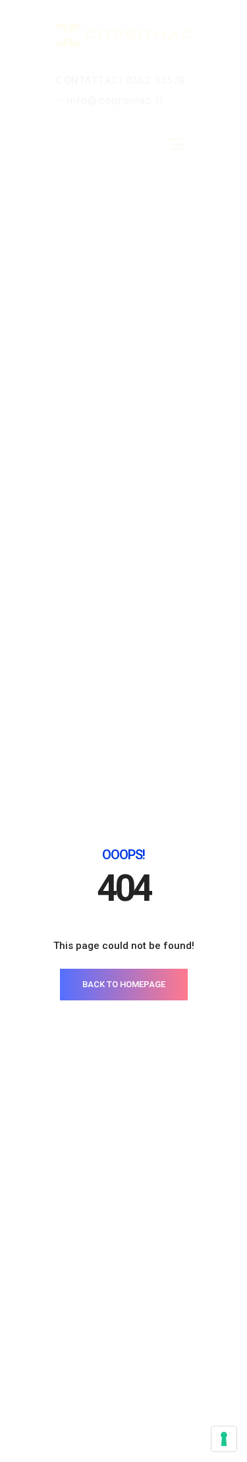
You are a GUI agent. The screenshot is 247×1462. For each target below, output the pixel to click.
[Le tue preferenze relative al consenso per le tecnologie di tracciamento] (223, 1438)
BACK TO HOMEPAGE (123, 984)
